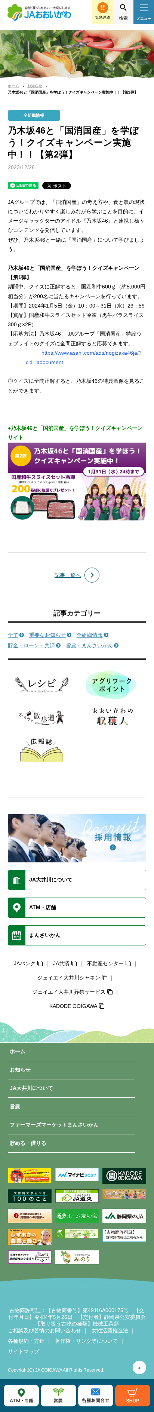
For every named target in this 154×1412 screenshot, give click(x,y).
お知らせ (34, 86)
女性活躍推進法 (110, 1330)
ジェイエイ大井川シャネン (68, 978)
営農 (15, 1106)
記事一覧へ (68, 575)
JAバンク (25, 963)
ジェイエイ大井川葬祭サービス (68, 992)
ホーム (13, 86)
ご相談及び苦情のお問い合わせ (44, 1330)
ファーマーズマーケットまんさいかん (54, 1125)
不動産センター (105, 963)
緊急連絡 (102, 17)
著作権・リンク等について (86, 1341)
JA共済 (61, 963)
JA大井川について (31, 1088)
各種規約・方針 (26, 1341)
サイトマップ (23, 1351)
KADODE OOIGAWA (73, 1006)
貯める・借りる (28, 1143)
